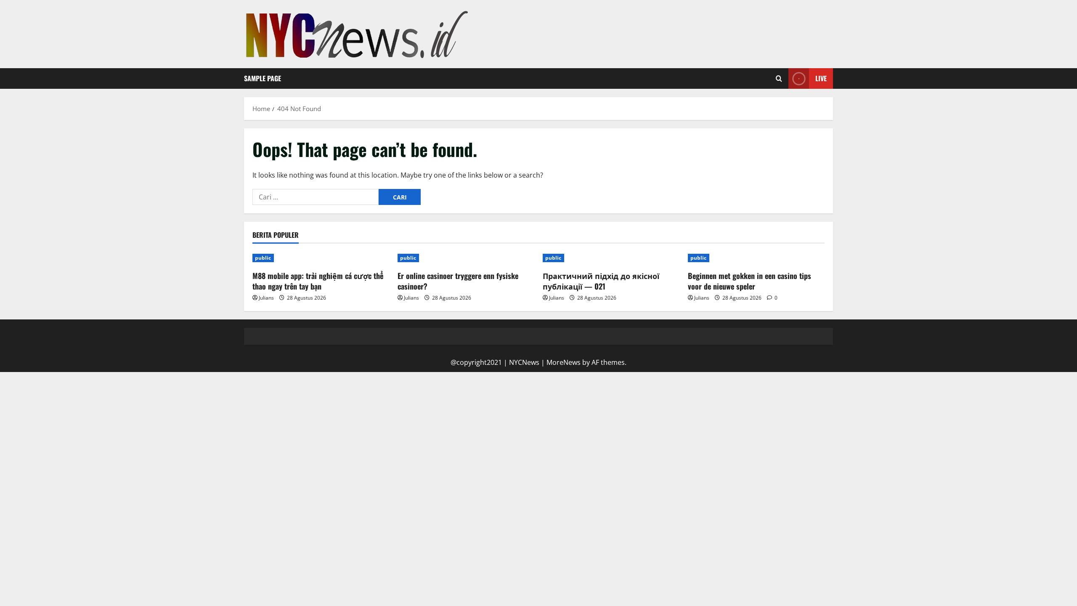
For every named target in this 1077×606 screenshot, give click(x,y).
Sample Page (262, 78)
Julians (266, 297)
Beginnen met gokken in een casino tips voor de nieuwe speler (749, 281)
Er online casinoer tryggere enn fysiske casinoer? (458, 281)
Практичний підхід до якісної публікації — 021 (601, 281)
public (263, 257)
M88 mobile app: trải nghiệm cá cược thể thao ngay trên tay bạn (317, 281)
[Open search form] (779, 79)
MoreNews (563, 362)
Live (821, 78)
